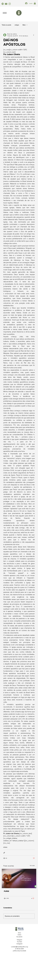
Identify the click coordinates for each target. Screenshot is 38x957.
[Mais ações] (34, 35)
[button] (35, 3)
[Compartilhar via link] (4, 853)
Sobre (19, 934)
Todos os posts (6, 25)
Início (19, 933)
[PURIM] (19, 878)
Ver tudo (32, 865)
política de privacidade (19, 951)
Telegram (19, 940)
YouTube (19, 941)
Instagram (19, 944)
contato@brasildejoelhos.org (19, 947)
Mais (24, 25)
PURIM (6, 891)
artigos (17, 25)
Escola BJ (19, 937)
